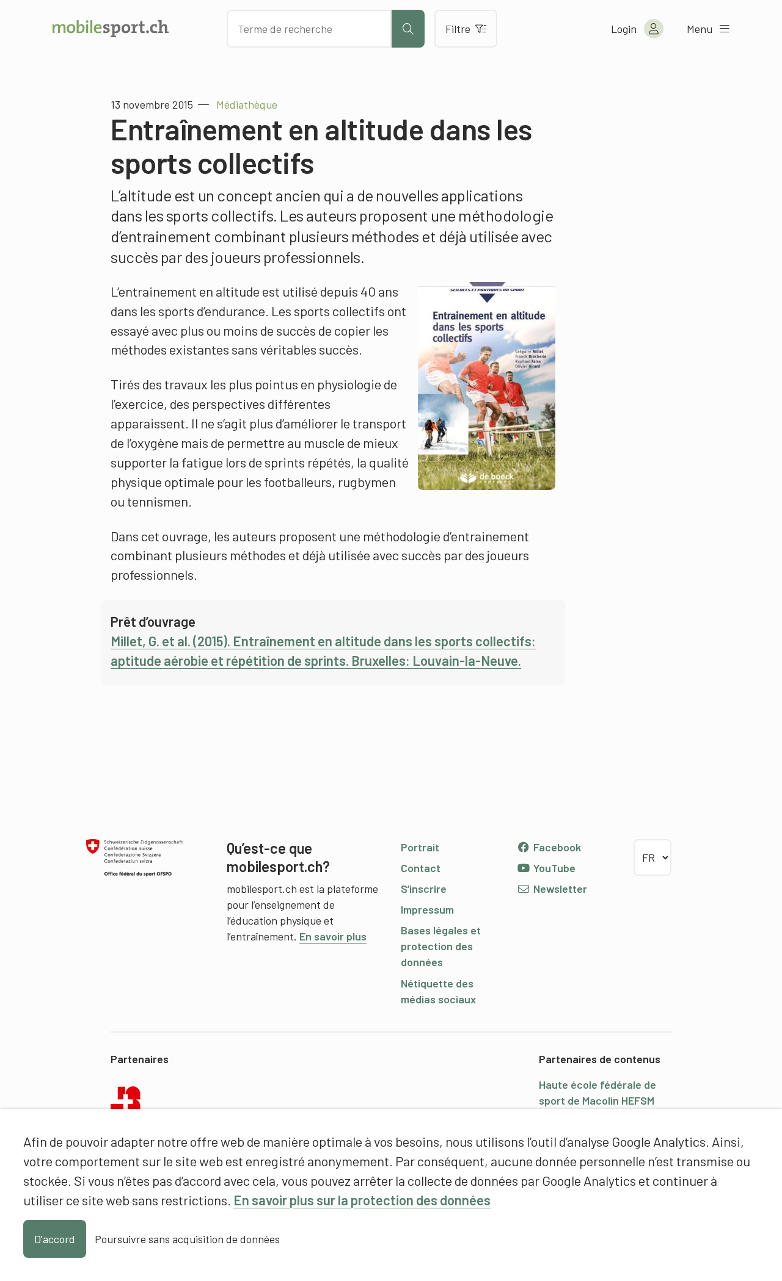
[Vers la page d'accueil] (111, 29)
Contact (420, 868)
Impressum (427, 909)
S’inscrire (424, 888)
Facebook (556, 847)
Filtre (457, 28)
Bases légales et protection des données (441, 946)
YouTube (553, 868)
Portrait (420, 847)
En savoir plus (333, 936)
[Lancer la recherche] (408, 29)
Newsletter (559, 888)
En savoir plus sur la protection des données (362, 1200)
